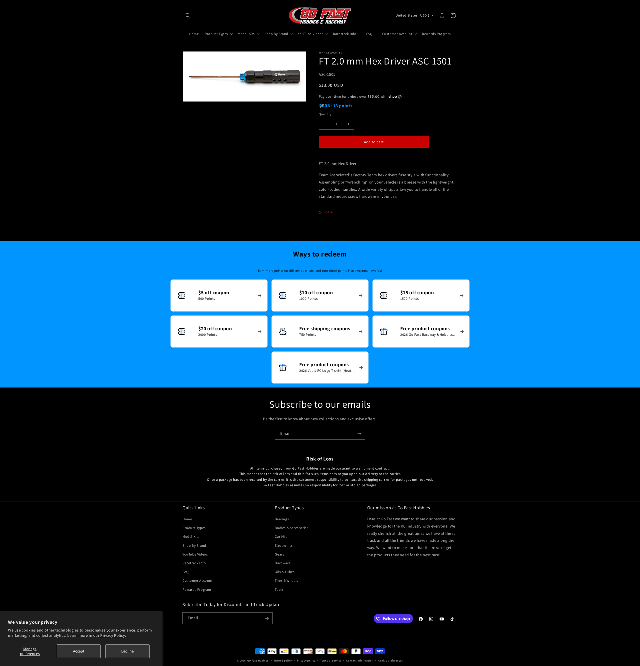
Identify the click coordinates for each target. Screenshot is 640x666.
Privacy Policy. (113, 635)
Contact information (359, 660)
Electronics (284, 545)
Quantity (325, 114)
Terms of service (330, 660)
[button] (188, 15)
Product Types (194, 528)
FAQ (185, 572)
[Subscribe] (359, 434)
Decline (127, 651)
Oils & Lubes (284, 572)
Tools (279, 589)
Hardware (282, 563)
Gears (279, 554)
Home (187, 519)
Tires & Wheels (286, 580)
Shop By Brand (194, 545)
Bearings (282, 519)
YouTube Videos (195, 554)
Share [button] (328, 212)
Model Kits (191, 536)
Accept (78, 651)
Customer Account (197, 580)
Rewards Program (196, 589)
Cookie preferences (390, 660)
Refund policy (283, 660)
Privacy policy (306, 660)
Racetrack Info (194, 563)
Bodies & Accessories (291, 528)
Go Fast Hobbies (258, 660)
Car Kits (281, 536)
